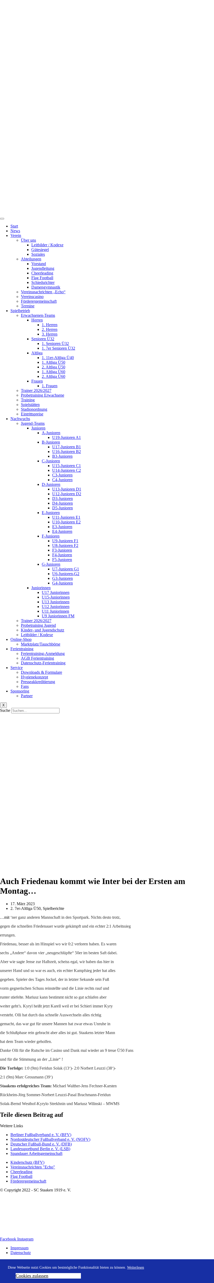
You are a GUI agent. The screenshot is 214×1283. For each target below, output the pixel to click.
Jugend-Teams (33, 423)
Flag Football (42, 278)
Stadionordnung (34, 409)
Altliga (37, 353)
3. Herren (49, 334)
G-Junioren (51, 564)
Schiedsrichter (43, 282)
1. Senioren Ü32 (55, 343)
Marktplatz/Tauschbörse (40, 644)
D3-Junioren (62, 498)
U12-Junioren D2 (66, 494)
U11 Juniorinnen (55, 611)
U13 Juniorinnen (55, 602)
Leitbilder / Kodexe (47, 245)
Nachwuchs (20, 418)
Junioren (38, 428)
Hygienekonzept (34, 677)
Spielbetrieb (20, 310)
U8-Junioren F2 (65, 545)
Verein (15, 235)
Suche (5, 710)
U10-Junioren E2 (66, 522)
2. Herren (49, 329)
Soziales (38, 254)
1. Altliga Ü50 (53, 362)
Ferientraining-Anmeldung (43, 653)
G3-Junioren (62, 578)
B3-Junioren (62, 456)
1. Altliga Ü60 (53, 371)
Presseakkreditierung (38, 681)
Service (16, 667)
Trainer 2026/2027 (36, 390)
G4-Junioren (62, 583)
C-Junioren (51, 461)
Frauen (37, 381)
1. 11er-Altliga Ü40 (58, 357)
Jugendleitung (42, 268)
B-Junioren (51, 442)
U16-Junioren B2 (66, 451)
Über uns (28, 240)
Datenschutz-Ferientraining (43, 663)
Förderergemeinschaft (39, 301)
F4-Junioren (62, 555)
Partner (27, 696)
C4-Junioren (62, 480)
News (15, 231)
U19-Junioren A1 (66, 437)
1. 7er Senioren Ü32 (58, 348)
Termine (27, 306)
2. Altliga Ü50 (53, 367)
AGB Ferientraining (37, 658)
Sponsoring (19, 691)
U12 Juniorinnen (55, 606)
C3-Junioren (62, 475)
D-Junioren (51, 484)
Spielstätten (30, 404)
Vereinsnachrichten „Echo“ (43, 292)
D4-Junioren (62, 503)
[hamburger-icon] (2, 218)
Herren (37, 320)
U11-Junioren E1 (66, 517)
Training (28, 400)
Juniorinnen (41, 588)
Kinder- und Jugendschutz (42, 630)
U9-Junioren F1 (65, 541)
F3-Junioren (62, 550)
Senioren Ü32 (42, 339)
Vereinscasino (32, 296)
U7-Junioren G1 (65, 569)
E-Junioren (51, 512)
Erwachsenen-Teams (38, 315)
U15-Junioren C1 (66, 465)
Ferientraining (21, 649)
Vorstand (38, 263)
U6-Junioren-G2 (65, 573)
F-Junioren (51, 536)
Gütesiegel (40, 249)
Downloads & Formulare (41, 672)
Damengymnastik (45, 287)
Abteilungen (31, 259)
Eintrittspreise (32, 414)
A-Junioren (51, 433)
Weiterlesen (135, 1267)
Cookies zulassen (32, 1275)
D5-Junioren (62, 508)
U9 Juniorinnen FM (58, 616)
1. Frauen (49, 386)
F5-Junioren (62, 559)
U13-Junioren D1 (66, 489)
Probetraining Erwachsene (42, 395)
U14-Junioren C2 (66, 470)
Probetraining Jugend (38, 625)
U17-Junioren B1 (66, 447)
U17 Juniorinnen (55, 592)
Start (14, 226)
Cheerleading (42, 273)
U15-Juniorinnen (56, 597)
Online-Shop (21, 639)
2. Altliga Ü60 (53, 376)
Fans (25, 686)
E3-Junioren (62, 526)
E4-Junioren (62, 531)
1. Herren (49, 325)
